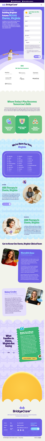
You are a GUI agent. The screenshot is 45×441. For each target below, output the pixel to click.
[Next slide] (13, 352)
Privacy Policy (29, 48)
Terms (32, 48)
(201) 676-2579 (8, 27)
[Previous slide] (3, 352)
